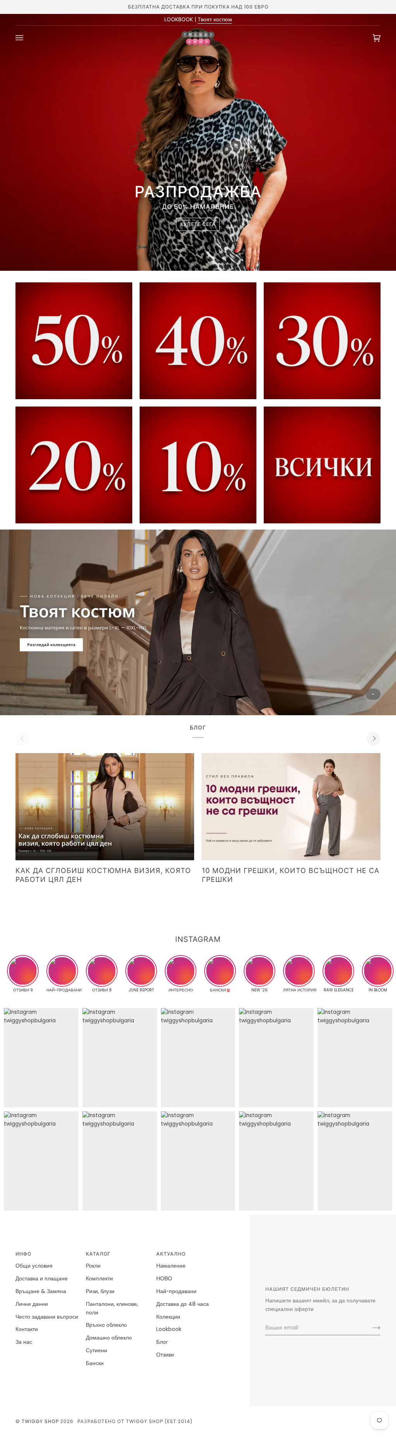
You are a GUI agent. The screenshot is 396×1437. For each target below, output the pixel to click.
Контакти (26, 1329)
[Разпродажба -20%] (73, 465)
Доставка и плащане (41, 1278)
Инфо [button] (23, 1254)
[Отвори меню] (27, 38)
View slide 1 (373, 694)
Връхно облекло (106, 1325)
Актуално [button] (171, 1254)
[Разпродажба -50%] (73, 340)
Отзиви (165, 1354)
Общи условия (34, 1266)
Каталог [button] (98, 1254)
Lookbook (168, 1329)
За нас (23, 1342)
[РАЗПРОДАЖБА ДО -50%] (322, 465)
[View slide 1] (198, 622)
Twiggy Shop (40, 1421)
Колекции (168, 1317)
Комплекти (99, 1278)
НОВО (164, 1278)
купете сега (198, 224)
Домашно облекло (109, 1337)
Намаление (171, 1266)
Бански (95, 1363)
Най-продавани (176, 1291)
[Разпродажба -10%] (198, 465)
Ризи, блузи (100, 1291)
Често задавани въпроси (46, 1317)
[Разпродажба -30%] (322, 340)
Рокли (93, 1266)
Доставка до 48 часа (182, 1304)
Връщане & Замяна (40, 1291)
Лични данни (31, 1304)
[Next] (374, 739)
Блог (162, 1342)
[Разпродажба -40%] (198, 340)
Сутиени (96, 1350)
